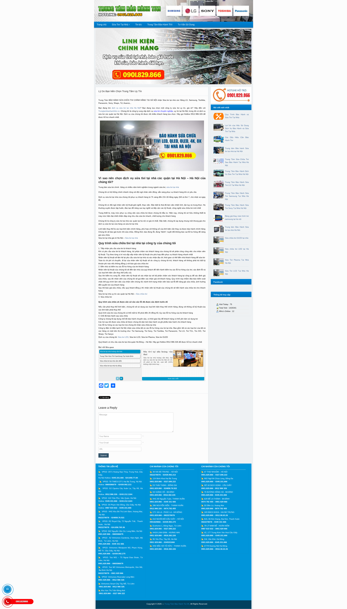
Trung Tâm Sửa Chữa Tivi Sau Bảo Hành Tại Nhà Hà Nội (237, 162)
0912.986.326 (111, 494)
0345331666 (169, 542)
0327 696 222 (119, 593)
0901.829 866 (104, 534)
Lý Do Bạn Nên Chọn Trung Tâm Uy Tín (120, 91)
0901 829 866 (117, 573)
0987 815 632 (111, 508)
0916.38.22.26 (221, 549)
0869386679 (110, 484)
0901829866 (155, 522)
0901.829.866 (104, 544)
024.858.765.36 (118, 527)
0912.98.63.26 (221, 515)
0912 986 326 (118, 580)
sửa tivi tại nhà (172, 187)
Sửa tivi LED (123, 337)
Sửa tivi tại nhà (131, 238)
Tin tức (138, 24)
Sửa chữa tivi (141, 294)
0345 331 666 (118, 544)
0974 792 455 (207, 502)
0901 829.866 (104, 580)
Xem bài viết (173, 379)
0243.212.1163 (125, 501)
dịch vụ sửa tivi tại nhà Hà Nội (126, 108)
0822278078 (103, 518)
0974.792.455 (170, 508)
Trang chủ (101, 24)
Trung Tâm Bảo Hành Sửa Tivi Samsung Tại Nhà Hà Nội (237, 196)
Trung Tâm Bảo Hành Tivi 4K (177, 604)
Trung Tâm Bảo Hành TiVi (159, 24)
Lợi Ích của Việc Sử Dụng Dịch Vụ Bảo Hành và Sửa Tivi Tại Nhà (237, 128)
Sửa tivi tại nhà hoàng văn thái (158, 353)
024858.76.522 (117, 518)
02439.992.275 (118, 554)
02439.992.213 (124, 484)
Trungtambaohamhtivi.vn (109, 111)
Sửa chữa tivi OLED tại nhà (236, 238)
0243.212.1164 (125, 494)
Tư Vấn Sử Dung (186, 24)
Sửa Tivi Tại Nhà (118, 25)
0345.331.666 (118, 478)
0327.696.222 (170, 481)
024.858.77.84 (131, 478)
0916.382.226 (169, 495)
